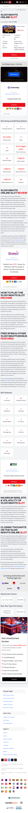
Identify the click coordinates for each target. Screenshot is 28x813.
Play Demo (14, 74)
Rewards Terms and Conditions (10, 754)
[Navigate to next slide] (24, 600)
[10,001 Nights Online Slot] (25, 780)
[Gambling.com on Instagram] (12, 760)
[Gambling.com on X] (2, 760)
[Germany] (10, 784)
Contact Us (5, 742)
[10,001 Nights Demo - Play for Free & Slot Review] (2, 780)
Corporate (5, 745)
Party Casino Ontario (8, 707)
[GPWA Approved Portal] (19, 807)
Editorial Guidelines (7, 739)
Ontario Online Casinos (8, 698)
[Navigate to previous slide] (3, 600)
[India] (25, 784)
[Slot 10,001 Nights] (6, 788)
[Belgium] (14, 780)
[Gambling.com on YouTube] (5, 760)
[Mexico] (10, 788)
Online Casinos (12, 10)
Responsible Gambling (8, 748)
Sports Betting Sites (7, 723)
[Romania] (2, 791)
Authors (5, 736)
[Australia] (6, 780)
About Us (5, 733)
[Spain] (6, 791)
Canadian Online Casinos (9, 717)
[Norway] (21, 788)
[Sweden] (10, 791)
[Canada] (2, 784)
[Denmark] (6, 784)
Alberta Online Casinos (8, 695)
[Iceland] (17, 784)
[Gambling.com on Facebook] (9, 760)
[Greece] (14, 784)
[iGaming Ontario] (14, 797)
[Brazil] (21, 780)
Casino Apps (6, 720)
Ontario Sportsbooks (8, 701)
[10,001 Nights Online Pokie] (17, 788)
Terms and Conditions (7, 772)
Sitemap (5, 751)
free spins (7, 380)
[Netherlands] (14, 788)
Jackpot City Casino (8, 704)
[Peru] (25, 788)
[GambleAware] (11, 803)
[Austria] (10, 780)
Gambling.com (4, 10)
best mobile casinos (18, 240)
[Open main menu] (2, 2)
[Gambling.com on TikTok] (15, 760)
